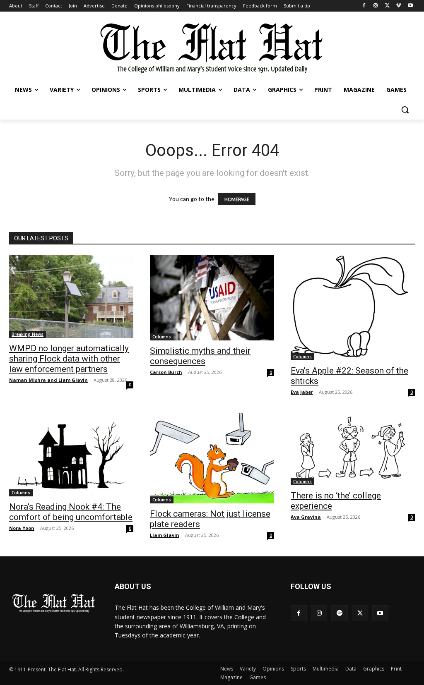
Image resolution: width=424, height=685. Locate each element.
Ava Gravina (306, 517)
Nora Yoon (21, 528)
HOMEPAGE (236, 199)
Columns (161, 337)
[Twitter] (387, 6)
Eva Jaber (302, 392)
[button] (405, 110)
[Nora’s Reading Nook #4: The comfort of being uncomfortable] (71, 455)
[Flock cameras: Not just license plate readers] (212, 458)
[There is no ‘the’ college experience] (353, 449)
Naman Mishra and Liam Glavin (48, 380)
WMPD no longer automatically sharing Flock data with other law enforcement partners (69, 358)
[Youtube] (410, 6)
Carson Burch (166, 372)
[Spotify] (339, 613)
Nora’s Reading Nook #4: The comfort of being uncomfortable (70, 512)
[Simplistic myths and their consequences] (212, 297)
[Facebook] (364, 6)
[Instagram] (376, 6)
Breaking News (27, 334)
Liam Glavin (164, 535)
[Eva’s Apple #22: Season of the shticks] (353, 307)
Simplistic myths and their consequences (200, 356)
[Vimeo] (398, 6)
